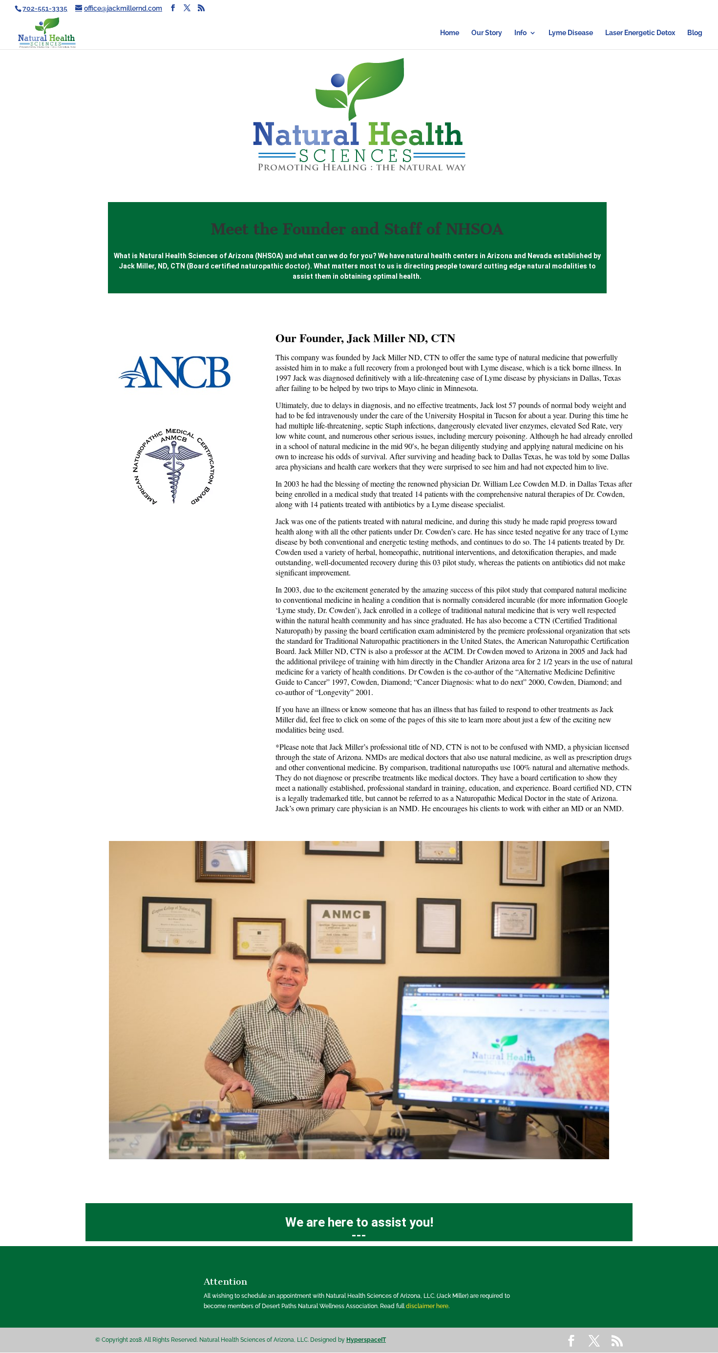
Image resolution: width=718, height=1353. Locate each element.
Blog (694, 33)
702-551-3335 (44, 8)
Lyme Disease (571, 33)
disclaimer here (427, 1306)
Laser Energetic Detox (640, 33)
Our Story (486, 33)
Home (449, 33)
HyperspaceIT (366, 1339)
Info (520, 33)
